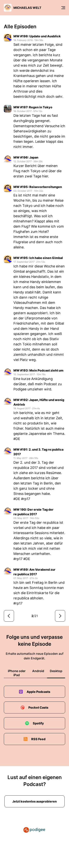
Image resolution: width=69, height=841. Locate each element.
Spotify (38, 723)
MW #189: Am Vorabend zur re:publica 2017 (34, 572)
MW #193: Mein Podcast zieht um (38, 370)
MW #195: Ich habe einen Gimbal (38, 258)
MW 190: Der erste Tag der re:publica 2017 (33, 512)
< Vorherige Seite (9, 616)
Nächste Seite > (60, 616)
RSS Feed (38, 739)
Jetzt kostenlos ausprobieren (34, 801)
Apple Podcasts (38, 692)
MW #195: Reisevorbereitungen (37, 187)
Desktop (56, 671)
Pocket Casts (38, 707)
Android (38, 671)
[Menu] (63, 7)
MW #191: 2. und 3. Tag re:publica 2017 (38, 452)
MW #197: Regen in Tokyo (32, 107)
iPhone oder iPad (16, 673)
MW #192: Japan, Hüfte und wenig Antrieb (38, 402)
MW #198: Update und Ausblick (37, 36)
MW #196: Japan (25, 157)
